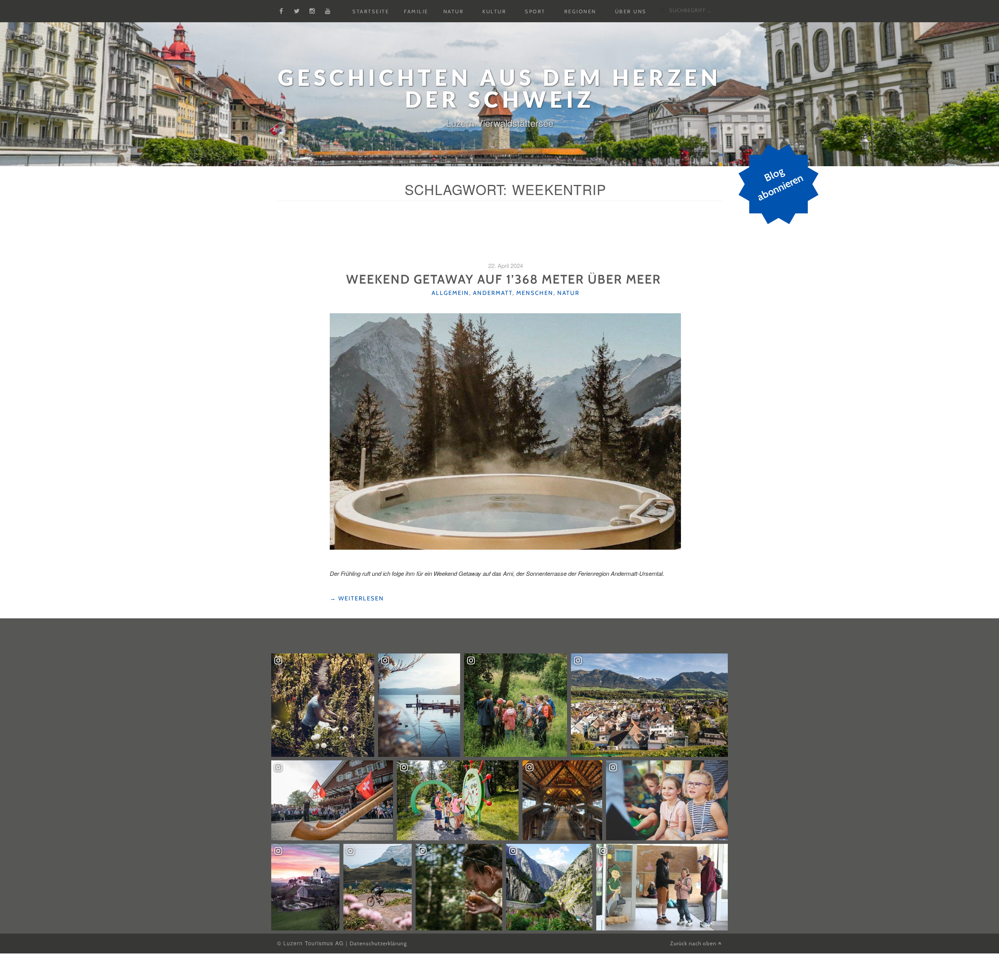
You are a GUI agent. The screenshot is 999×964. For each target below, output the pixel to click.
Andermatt (492, 292)
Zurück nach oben (694, 943)
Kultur (494, 11)
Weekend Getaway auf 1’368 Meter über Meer (505, 279)
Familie (416, 11)
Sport (535, 11)
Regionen (580, 11)
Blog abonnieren (780, 184)
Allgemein (450, 292)
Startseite (370, 11)
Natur (453, 11)
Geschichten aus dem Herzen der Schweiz (499, 88)
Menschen (534, 292)
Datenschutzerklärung (378, 943)
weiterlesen (357, 599)
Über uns (631, 11)
